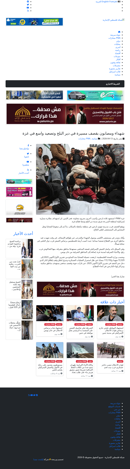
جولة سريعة (115, 34)
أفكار (118, 59)
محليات (117, 44)
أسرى (117, 47)
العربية (98, 1)
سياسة (117, 74)
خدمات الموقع (114, 4)
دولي (118, 41)
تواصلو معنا (115, 10)
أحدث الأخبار (23, 233)
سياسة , (94, 138)
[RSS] (28, 10)
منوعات (117, 56)
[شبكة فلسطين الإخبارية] (113, 19)
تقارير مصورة (114, 68)
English (105, 1)
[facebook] (28, 1)
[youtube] (28, 7)
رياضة (117, 50)
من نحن (117, 7)
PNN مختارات (114, 38)
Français (113, 1)
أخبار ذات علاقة (112, 301)
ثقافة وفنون (115, 62)
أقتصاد (117, 53)
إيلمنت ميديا (38, 459)
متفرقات (116, 65)
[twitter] (28, 4)
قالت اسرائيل (114, 71)
